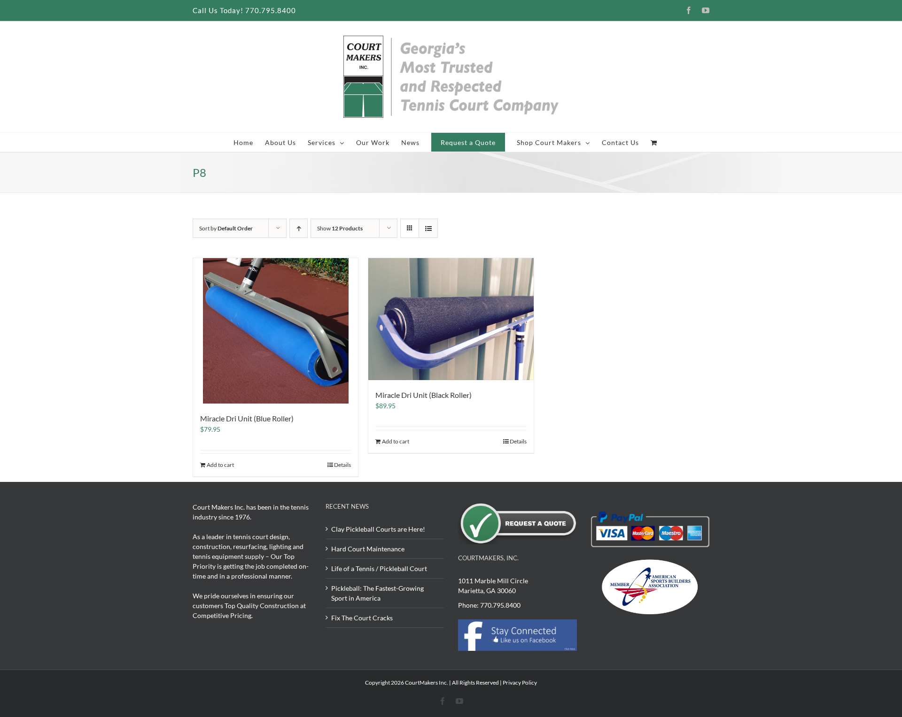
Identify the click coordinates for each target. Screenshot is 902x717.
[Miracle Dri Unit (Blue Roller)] (275, 331)
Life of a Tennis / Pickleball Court (379, 568)
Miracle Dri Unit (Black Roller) (423, 394)
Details (342, 464)
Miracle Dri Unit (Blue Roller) (247, 418)
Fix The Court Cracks (362, 618)
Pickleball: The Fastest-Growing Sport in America (377, 593)
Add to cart (220, 464)
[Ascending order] (298, 228)
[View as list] (428, 228)
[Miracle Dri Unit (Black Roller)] (450, 319)
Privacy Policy (520, 682)
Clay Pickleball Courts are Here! (378, 529)
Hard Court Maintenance (367, 549)
